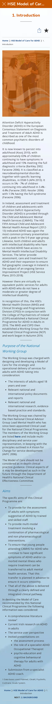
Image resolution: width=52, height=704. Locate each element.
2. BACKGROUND (29, 697)
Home (5, 40)
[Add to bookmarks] (46, 30)
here (18, 436)
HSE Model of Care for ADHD (25, 40)
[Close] (4, 4)
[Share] (39, 30)
